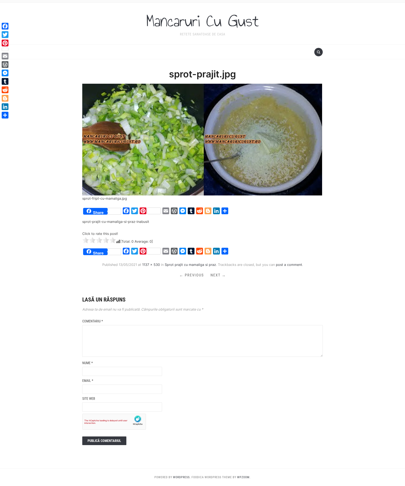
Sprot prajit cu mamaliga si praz (190, 265)
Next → (218, 275)
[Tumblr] (5, 81)
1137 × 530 (151, 265)
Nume (87, 363)
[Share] (5, 115)
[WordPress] (5, 64)
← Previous (191, 275)
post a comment (289, 265)
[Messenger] (5, 73)
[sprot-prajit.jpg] (202, 139)
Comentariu (92, 321)
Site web (88, 399)
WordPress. (182, 477)
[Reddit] (5, 90)
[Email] (5, 56)
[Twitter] (5, 34)
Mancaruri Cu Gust (202, 21)
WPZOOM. (244, 477)
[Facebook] (5, 26)
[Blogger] (5, 98)
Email (87, 381)
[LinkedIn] (5, 106)
